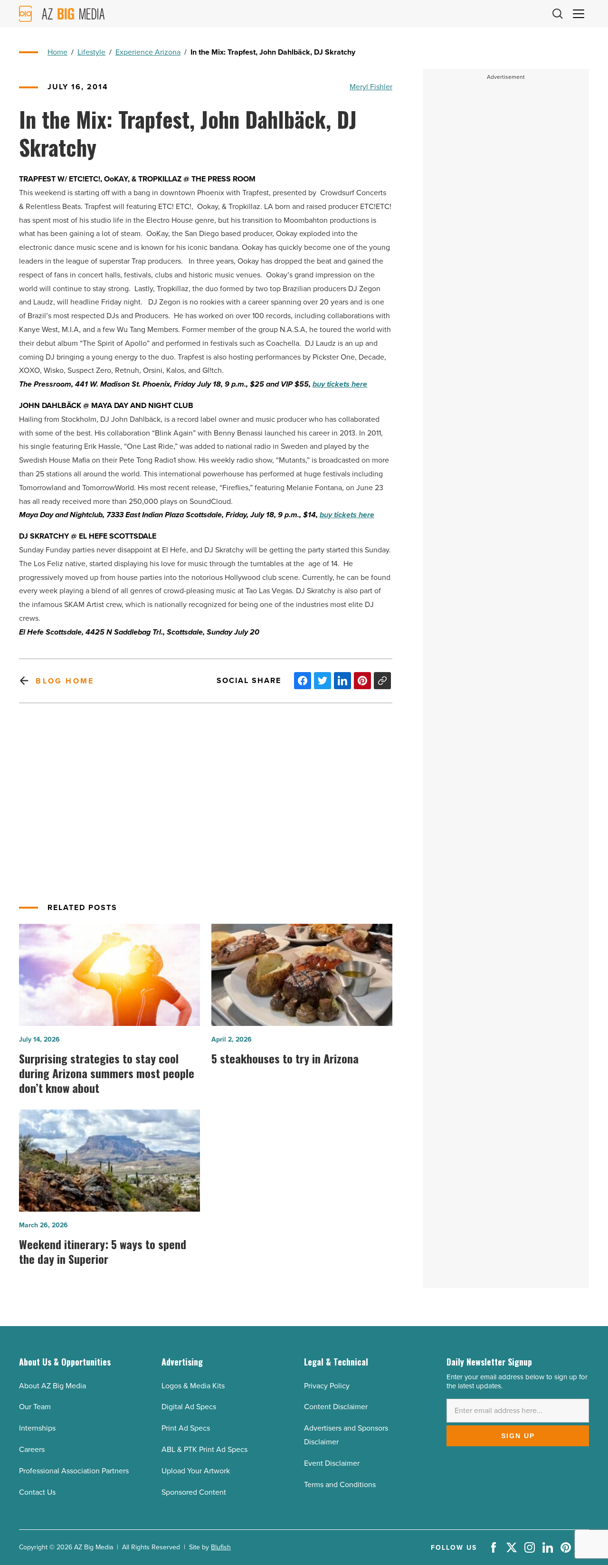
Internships (37, 1428)
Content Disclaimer (336, 1406)
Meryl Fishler (371, 86)
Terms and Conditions (340, 1484)
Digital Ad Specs (189, 1406)
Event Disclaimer (332, 1463)
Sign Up (518, 1436)
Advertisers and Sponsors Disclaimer (346, 1435)
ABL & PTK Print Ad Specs (204, 1449)
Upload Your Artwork (196, 1470)
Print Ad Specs (186, 1428)
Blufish (221, 1547)
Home (57, 52)
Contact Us (37, 1492)
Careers (32, 1449)
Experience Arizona (147, 52)
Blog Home (65, 680)
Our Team (35, 1406)
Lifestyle (91, 52)
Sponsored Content (194, 1492)
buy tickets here (340, 384)
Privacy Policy (327, 1385)
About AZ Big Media (52, 1385)
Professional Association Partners (74, 1470)
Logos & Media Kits (193, 1385)
